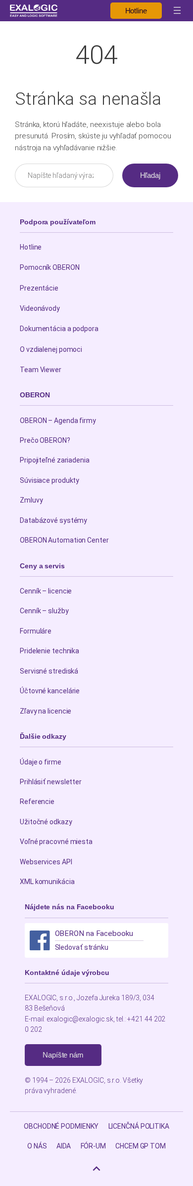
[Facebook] (40, 941)
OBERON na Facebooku (94, 933)
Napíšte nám (63, 1055)
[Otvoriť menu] (177, 10)
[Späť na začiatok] (96, 1168)
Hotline (136, 10)
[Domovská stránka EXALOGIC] (33, 10)
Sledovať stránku (81, 947)
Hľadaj (150, 175)
